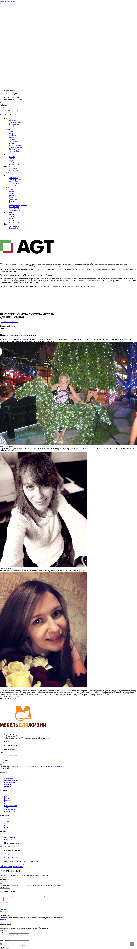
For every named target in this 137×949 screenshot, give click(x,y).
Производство (14, 124)
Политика (3, 762)
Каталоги (12, 162)
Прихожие (12, 137)
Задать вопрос (9, 172)
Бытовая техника (15, 153)
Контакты (12, 128)
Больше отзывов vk (5, 702)
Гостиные (12, 135)
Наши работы (14, 170)
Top (132, 944)
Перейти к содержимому (9, 1)
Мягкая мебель (14, 151)
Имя (2, 877)
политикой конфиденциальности (56, 766)
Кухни (11, 132)
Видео (11, 161)
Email (2, 753)
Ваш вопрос (4, 940)
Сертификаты (14, 126)
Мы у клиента (14, 168)
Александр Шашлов (21, 865)
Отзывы (11, 159)
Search (2, 103)
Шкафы (11, 134)
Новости (12, 157)
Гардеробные (13, 141)
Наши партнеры (14, 164)
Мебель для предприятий (18, 147)
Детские (12, 143)
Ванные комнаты (15, 145)
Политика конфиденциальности (11, 867)
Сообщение (4, 760)
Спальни (12, 139)
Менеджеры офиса (15, 122)
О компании (13, 120)
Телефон (3, 879)
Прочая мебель (14, 149)
